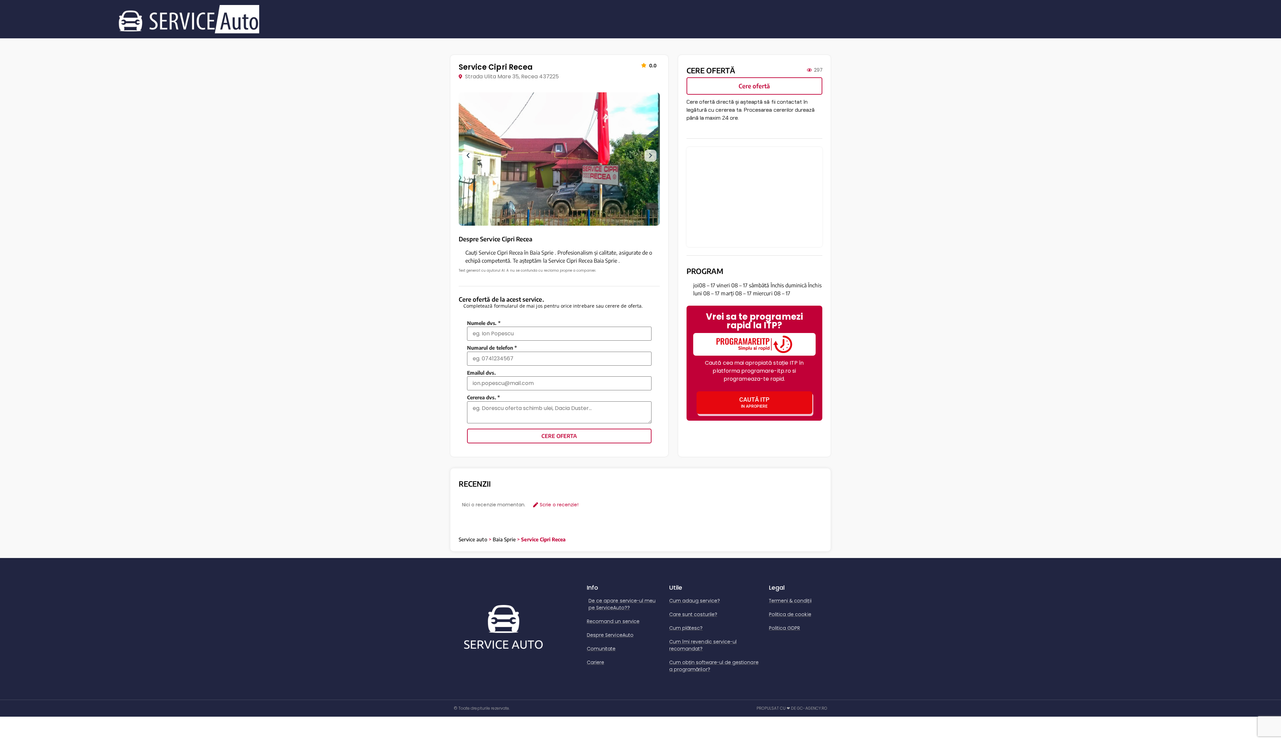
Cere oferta (559, 436)
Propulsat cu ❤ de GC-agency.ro (792, 708)
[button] (468, 156)
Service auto (473, 539)
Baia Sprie (504, 539)
